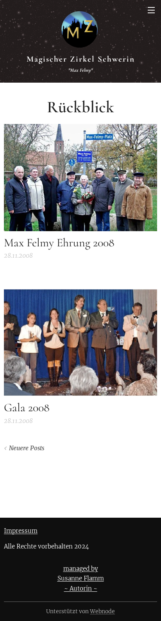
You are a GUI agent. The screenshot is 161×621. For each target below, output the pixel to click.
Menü (151, 10)
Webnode (102, 611)
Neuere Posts (26, 448)
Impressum (21, 530)
